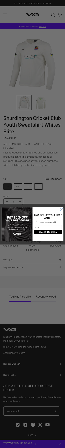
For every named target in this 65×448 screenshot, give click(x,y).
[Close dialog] (61, 209)
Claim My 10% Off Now (48, 232)
